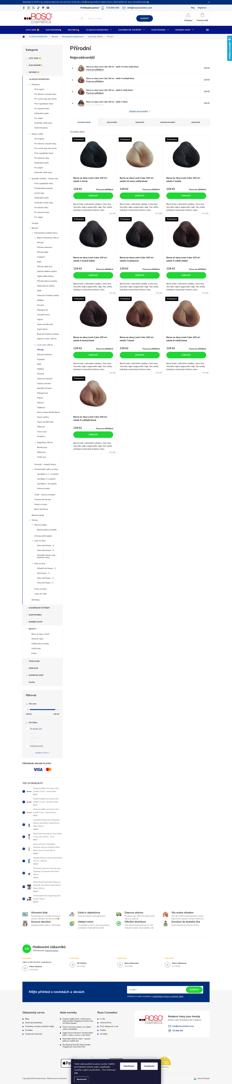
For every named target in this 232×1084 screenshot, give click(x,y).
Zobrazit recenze (51, 950)
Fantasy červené (44, 383)
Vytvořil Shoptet (203, 1078)
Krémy (34, 653)
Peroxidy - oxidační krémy (45, 464)
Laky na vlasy (40, 540)
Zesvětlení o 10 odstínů (47, 484)
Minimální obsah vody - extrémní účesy (47, 556)
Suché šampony (41, 128)
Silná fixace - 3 (43, 573)
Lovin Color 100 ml (45, 345)
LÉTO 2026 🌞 (35, 58)
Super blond (42, 329)
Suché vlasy (39, 193)
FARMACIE (33, 668)
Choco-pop (41, 431)
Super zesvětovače (45, 324)
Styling (34, 520)
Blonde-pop (42, 447)
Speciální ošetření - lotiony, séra (45, 178)
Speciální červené (44, 388)
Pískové (40, 402)
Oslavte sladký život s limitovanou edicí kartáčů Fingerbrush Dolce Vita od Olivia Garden (78, 1021)
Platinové (41, 427)
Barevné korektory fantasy (48, 334)
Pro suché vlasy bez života (45, 99)
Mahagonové (42, 310)
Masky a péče (37, 134)
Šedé (39, 290)
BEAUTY (32, 629)
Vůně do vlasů (37, 639)
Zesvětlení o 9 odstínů (46, 479)
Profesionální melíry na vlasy (46, 469)
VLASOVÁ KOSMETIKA (39, 79)
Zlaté (39, 262)
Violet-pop (41, 457)
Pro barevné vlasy (41, 108)
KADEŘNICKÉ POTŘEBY (39, 608)
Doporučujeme (83, 122)
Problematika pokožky (43, 188)
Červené (40, 305)
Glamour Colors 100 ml (46, 338)
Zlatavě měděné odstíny (47, 271)
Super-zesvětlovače (45, 422)
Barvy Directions (41, 509)
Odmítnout (128, 1066)
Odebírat (194, 989)
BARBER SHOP (35, 622)
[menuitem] (32, 30)
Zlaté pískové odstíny (46, 286)
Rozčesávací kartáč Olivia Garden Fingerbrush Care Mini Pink (76, 1046)
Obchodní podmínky (33, 1023)
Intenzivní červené (44, 378)
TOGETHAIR (34, 661)
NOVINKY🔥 (34, 72)
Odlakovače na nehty (40, 643)
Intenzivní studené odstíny (48, 295)
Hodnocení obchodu (33, 1034)
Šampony (36, 84)
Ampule (35, 223)
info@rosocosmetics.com (183, 1026)
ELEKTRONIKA (35, 615)
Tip (32, 742)
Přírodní (40, 242)
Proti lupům (39, 89)
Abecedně (195, 122)
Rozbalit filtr (41, 753)
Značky (32, 682)
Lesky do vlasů (40, 593)
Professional (36, 746)
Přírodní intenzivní (44, 247)
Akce (33, 733)
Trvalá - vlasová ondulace (44, 494)
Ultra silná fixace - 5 (45, 550)
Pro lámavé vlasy (41, 207)
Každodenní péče (41, 113)
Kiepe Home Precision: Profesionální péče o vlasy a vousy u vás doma (78, 1034)
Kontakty (29, 1030)
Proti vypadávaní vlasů (43, 103)
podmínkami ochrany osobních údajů (168, 996)
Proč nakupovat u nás (109, 1026)
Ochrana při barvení (42, 499)
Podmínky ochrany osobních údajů (39, 1026)
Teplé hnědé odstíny (45, 276)
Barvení (35, 228)
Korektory (41, 436)
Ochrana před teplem (43, 536)
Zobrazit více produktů (138, 111)
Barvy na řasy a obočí (40, 634)
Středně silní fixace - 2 (46, 568)
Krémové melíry (43, 488)
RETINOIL (36, 600)
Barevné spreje (38, 515)
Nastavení (82, 1079)
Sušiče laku (36, 648)
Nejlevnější (112, 122)
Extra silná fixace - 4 (45, 545)
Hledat (144, 18)
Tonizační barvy (43, 314)
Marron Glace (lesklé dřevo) (48, 412)
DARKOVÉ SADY (36, 675)
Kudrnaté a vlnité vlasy (43, 202)
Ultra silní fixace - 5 (45, 582)
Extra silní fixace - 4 (45, 578)
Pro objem (38, 118)
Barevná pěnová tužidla (46, 529)
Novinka (34, 737)
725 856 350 (177, 1030)
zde (76, 1072)
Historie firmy (105, 1023)
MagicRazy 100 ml (44, 442)
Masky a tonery (40, 504)
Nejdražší (139, 122)
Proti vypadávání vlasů (43, 153)
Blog (193, 8)
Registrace (202, 8)
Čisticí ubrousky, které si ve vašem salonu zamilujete (77, 1028)
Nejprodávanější (167, 122)
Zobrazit (93, 195)
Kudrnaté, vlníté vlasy (43, 172)
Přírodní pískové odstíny (47, 281)
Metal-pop (41, 452)
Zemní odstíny (43, 417)
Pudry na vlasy (40, 589)
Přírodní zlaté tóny (44, 266)
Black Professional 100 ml (48, 237)
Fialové (40, 319)
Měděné (40, 300)
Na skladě (35, 729)
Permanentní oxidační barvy (45, 233)
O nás (102, 1019)
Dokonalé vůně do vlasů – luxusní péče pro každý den (76, 1040)
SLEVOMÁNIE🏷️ (36, 65)
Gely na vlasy (39, 563)
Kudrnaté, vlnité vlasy (43, 123)
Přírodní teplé (42, 252)
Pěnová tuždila (40, 525)
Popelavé (41, 257)
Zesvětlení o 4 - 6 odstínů (47, 474)
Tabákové (41, 407)
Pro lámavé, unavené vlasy (45, 94)
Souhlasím (149, 1066)
